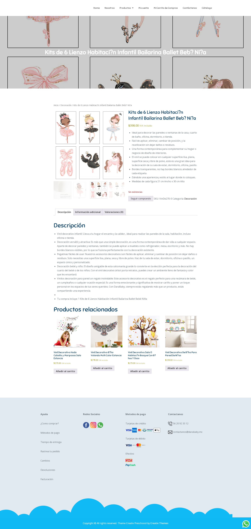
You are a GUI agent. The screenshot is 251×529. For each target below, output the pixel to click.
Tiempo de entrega (51, 442)
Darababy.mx (56, 6)
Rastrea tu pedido (50, 451)
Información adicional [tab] (88, 212)
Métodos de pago (50, 432)
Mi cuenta (143, 8)
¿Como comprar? (50, 423)
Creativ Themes (159, 523)
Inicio (56, 105)
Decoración (65, 105)
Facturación (47, 479)
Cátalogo (207, 8)
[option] (90, 145)
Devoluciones (48, 470)
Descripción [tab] (64, 212)
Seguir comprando (141, 198)
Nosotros (110, 8)
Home (96, 8)
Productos (125, 8)
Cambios (45, 460)
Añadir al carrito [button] (65, 371)
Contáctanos (190, 8)
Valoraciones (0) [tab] (114, 212)
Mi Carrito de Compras (166, 8)
